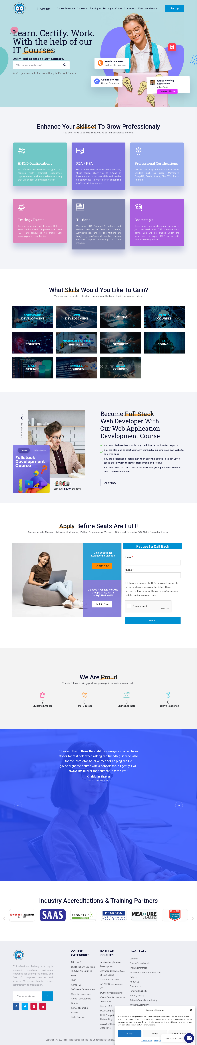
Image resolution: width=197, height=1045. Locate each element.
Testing (107, 9)
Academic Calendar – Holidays (145, 973)
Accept (129, 1034)
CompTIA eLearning (81, 999)
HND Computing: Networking (109, 1017)
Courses (81, 9)
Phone (129, 570)
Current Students (124, 9)
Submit (152, 621)
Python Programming (111, 993)
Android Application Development (110, 965)
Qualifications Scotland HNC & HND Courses (83, 969)
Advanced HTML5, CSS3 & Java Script (112, 973)
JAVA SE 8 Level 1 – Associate (110, 1026)
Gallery (133, 977)
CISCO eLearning (79, 1008)
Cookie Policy (146, 1040)
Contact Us (135, 987)
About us (134, 982)
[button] (190, 1010)
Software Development (83, 990)
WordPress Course (109, 980)
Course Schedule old (140, 963)
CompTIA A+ (107, 1006)
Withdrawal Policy (139, 1005)
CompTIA (76, 985)
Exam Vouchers (146, 9)
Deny (155, 1034)
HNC (73, 980)
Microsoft (76, 963)
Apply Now (110, 482)
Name (129, 557)
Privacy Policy (137, 996)
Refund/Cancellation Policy (143, 1000)
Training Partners (138, 968)
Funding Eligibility (138, 991)
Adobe (74, 1013)
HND (73, 976)
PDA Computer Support (112, 1011)
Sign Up (175, 8)
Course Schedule (66, 9)
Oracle (74, 1003)
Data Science (78, 1017)
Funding (94, 9)
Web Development (81, 994)
